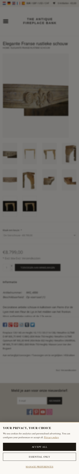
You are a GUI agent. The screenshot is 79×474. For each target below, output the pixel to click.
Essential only (39, 456)
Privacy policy (51, 437)
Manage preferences (39, 466)
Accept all (39, 446)
